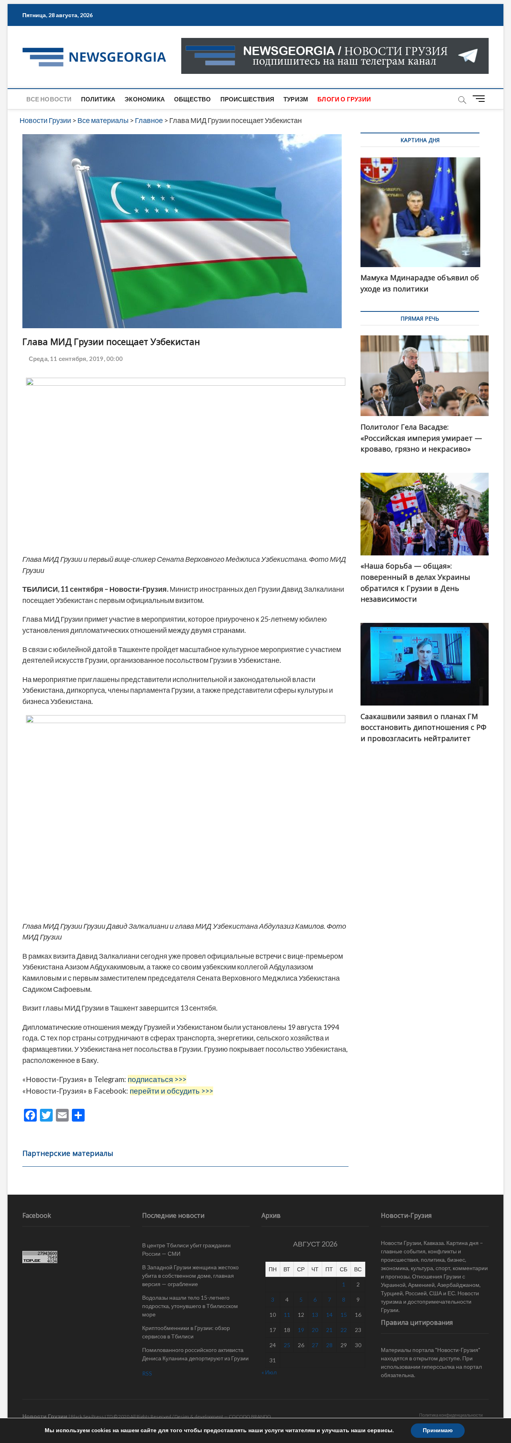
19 (301, 1329)
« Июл (269, 1372)
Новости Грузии (44, 1416)
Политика (98, 99)
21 (329, 1329)
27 (315, 1345)
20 (315, 1329)
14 (329, 1314)
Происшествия (247, 99)
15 (344, 1314)
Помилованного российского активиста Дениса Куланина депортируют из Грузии (195, 1354)
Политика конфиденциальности (451, 1414)
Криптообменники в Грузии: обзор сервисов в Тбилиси (186, 1332)
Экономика (145, 99)
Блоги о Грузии (344, 99)
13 (315, 1314)
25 (287, 1345)
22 (344, 1329)
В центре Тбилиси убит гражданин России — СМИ (186, 1249)
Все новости (48, 99)
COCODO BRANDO (250, 1416)
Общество (192, 99)
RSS (147, 1373)
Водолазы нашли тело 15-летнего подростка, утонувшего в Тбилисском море (190, 1306)
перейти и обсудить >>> (171, 1090)
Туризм (295, 99)
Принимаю (438, 1430)
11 (287, 1314)
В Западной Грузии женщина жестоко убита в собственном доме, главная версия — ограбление (190, 1275)
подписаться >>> (157, 1079)
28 (329, 1345)
